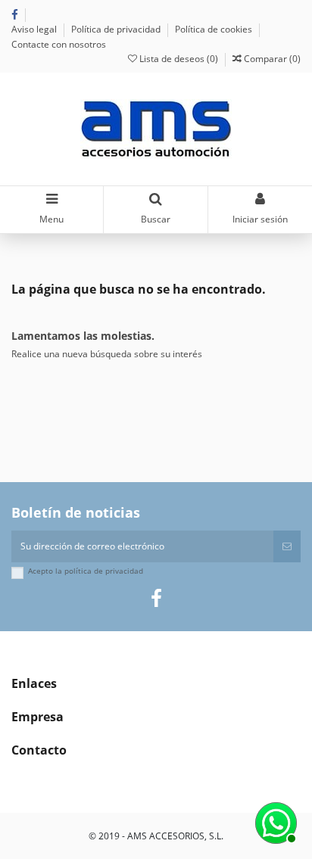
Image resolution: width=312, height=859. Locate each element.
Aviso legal (35, 29)
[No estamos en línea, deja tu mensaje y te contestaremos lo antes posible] (274, 821)
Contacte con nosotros (58, 44)
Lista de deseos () (178, 58)
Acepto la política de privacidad (85, 571)
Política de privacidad (117, 29)
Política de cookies (214, 29)
